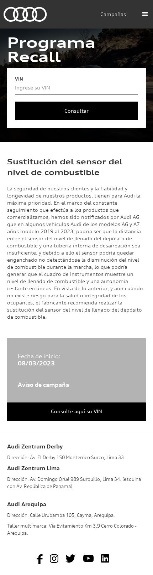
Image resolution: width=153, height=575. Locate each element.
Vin (19, 79)
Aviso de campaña (43, 384)
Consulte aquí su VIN (76, 411)
